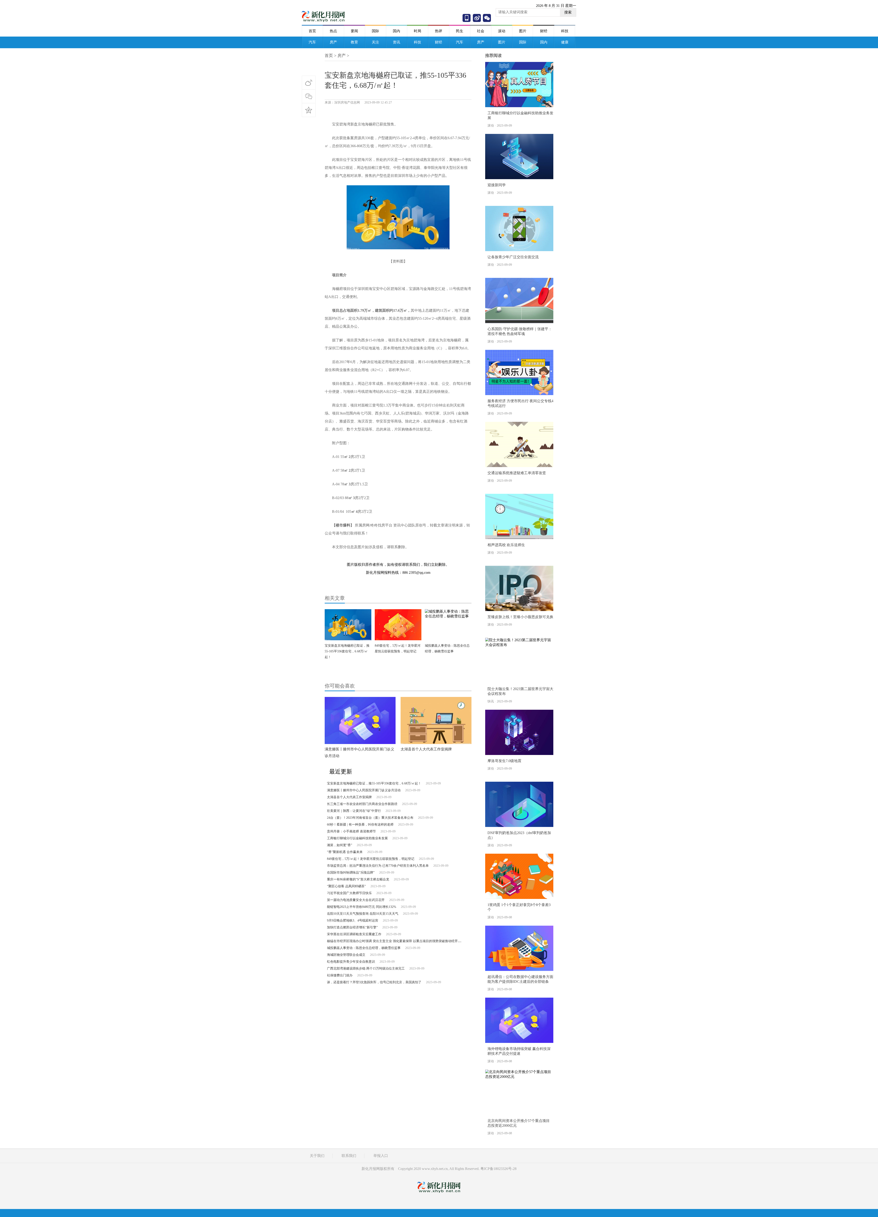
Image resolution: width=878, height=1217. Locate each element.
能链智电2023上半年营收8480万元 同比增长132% (361, 907)
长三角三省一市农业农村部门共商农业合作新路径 (362, 804)
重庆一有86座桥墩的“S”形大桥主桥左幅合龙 (358, 879)
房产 (333, 42)
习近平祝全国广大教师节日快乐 (349, 893)
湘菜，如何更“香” (339, 845)
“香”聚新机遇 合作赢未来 (345, 852)
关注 (375, 42)
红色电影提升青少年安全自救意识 (351, 961)
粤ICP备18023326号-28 (498, 1169)
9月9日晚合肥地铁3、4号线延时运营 (352, 920)
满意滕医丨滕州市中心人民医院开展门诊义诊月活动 (364, 790)
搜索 (568, 12)
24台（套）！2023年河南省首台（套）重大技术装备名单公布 (370, 817)
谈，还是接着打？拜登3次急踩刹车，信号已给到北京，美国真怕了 (374, 982)
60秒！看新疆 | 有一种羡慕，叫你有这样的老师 (360, 824)
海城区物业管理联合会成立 (346, 955)
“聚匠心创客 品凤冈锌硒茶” (346, 886)
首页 (312, 31)
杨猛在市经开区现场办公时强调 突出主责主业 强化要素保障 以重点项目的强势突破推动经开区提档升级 (400, 941)
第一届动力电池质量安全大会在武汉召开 (356, 900)
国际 (375, 31)
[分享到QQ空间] (308, 110)
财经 (543, 31)
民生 (459, 31)
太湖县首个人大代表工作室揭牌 (426, 749)
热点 (333, 31)
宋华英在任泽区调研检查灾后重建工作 (354, 934)
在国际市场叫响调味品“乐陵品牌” (351, 872)
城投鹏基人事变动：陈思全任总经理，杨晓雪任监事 (364, 948)
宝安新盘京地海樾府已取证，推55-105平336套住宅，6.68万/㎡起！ (347, 651)
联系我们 (349, 1156)
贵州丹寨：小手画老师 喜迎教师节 (351, 831)
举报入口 (380, 1156)
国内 (396, 31)
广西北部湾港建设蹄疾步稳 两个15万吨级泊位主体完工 (366, 968)
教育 (354, 42)
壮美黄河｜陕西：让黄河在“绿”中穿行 (354, 811)
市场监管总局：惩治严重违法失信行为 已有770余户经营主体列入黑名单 (378, 865)
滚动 (501, 31)
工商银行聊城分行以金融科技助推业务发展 (357, 838)
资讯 (396, 42)
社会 (480, 31)
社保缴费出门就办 (340, 975)
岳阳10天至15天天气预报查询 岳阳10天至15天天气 (362, 913)
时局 (417, 31)
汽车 (312, 42)
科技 (564, 31)
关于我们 (317, 1156)
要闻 (354, 31)
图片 (522, 31)
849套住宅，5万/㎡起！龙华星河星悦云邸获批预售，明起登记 (370, 859)
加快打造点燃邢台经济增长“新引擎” (352, 927)
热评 (438, 31)
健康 (564, 42)
